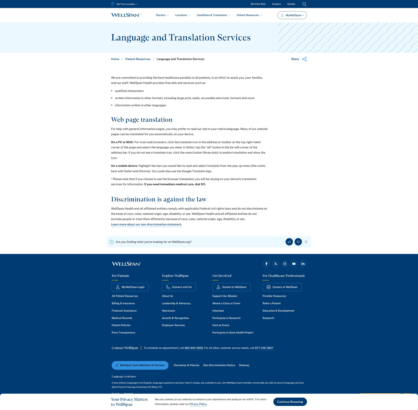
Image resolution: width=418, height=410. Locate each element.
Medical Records (122, 318)
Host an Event (220, 325)
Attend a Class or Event (226, 303)
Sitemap (244, 365)
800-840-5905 (194, 347)
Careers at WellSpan (285, 287)
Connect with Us (182, 287)
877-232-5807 (264, 347)
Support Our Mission (224, 296)
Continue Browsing (290, 401)
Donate (291, 4)
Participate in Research (226, 318)
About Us (167, 296)
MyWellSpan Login (133, 287)
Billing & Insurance (123, 303)
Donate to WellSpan (234, 287)
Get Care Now (258, 4)
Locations (181, 15)
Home (115, 59)
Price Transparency (123, 332)
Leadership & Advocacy (176, 303)
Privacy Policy (198, 404)
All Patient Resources (125, 296)
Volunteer (218, 310)
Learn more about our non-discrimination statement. (146, 224)
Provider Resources (274, 296)
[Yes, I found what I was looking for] (289, 241)
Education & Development (278, 310)
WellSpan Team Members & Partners (142, 365)
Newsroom (168, 310)
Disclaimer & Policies (186, 365)
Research (268, 318)
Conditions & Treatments (212, 15)
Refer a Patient (272, 303)
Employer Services (173, 325)
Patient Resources (248, 15)
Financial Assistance (124, 310)
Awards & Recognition (175, 318)
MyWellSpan (293, 15)
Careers (276, 4)
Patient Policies (121, 325)
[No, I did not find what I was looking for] (298, 241)
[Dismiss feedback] (306, 242)
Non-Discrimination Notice (219, 365)
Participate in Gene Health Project (232, 332)
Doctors (160, 15)
